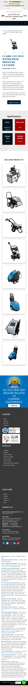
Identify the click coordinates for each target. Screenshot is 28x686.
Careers (5, 498)
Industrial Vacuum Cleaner (16, 584)
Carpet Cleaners (8, 459)
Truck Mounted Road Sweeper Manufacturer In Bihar (13, 672)
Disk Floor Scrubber (8, 457)
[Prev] (6, 53)
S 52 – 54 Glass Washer (6, 657)
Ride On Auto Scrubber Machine (16, 670)
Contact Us (6, 500)
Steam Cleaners (7, 461)
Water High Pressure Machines (15, 30)
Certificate (6, 425)
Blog (5, 502)
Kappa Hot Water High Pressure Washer (11, 621)
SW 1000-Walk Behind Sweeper (17, 644)
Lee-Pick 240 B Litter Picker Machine (14, 652)
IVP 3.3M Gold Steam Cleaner (12, 636)
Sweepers (6, 450)
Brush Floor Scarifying (9, 465)
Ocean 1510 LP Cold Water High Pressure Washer (14, 352)
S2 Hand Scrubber (14, 600)
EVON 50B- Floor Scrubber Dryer (15, 574)
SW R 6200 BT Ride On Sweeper (16, 647)
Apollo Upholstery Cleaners (12, 631)
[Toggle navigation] (25, 23)
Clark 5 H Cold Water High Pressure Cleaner (16, 620)
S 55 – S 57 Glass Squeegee (20, 656)
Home (3, 30)
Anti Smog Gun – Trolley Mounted (18, 565)
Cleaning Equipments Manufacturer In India (12, 675)
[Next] (22, 53)
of (14, 53)
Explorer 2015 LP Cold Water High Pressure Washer (14, 225)
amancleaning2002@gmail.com (15, 5)
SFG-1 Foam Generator (20, 628)
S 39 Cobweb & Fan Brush (7, 656)
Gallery (5, 494)
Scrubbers (6, 452)
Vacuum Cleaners (8, 454)
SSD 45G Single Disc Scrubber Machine (16, 602)
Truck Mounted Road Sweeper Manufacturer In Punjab (14, 673)
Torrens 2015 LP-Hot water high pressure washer (14, 327)
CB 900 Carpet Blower (6, 629)
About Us (6, 421)
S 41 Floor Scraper (16, 657)
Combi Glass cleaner (22, 654)
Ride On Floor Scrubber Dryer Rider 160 (14, 577)
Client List (6, 423)
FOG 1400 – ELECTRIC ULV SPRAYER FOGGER (11, 566)
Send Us (14, 406)
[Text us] (24, 682)
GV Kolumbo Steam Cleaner (15, 638)
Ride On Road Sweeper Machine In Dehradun (15, 663)
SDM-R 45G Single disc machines (8, 603)
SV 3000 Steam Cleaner (16, 639)
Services (6, 496)
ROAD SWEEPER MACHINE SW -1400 (12, 643)
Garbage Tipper (14, 661)
